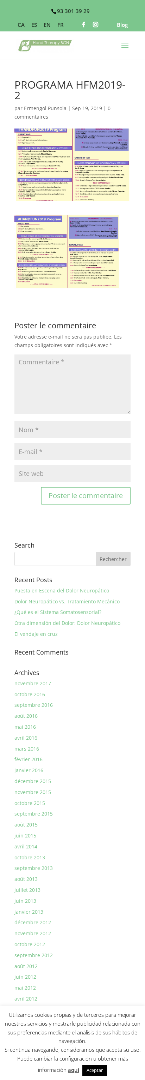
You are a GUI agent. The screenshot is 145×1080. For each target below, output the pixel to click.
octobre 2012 (29, 944)
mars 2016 (26, 748)
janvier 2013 (28, 911)
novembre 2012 (32, 933)
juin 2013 (25, 900)
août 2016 (26, 715)
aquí (73, 1069)
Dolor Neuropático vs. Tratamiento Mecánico (67, 601)
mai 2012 (25, 987)
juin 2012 (25, 976)
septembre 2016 (33, 705)
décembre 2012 (32, 922)
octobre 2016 (29, 694)
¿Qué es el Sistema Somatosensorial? (57, 612)
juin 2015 (25, 835)
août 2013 (26, 879)
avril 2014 (25, 846)
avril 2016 (25, 737)
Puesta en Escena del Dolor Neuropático (61, 590)
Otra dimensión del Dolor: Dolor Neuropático (67, 623)
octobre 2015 (29, 803)
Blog (122, 25)
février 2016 (28, 759)
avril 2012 (25, 998)
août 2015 (26, 824)
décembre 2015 (32, 781)
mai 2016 (25, 726)
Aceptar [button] (95, 1070)
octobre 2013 (29, 857)
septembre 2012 (33, 955)
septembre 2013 (33, 868)
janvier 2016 (28, 770)
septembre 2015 (33, 813)
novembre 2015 (32, 792)
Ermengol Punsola (45, 108)
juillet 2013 (27, 890)
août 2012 (26, 966)
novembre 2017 (32, 683)
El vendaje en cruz (36, 634)
